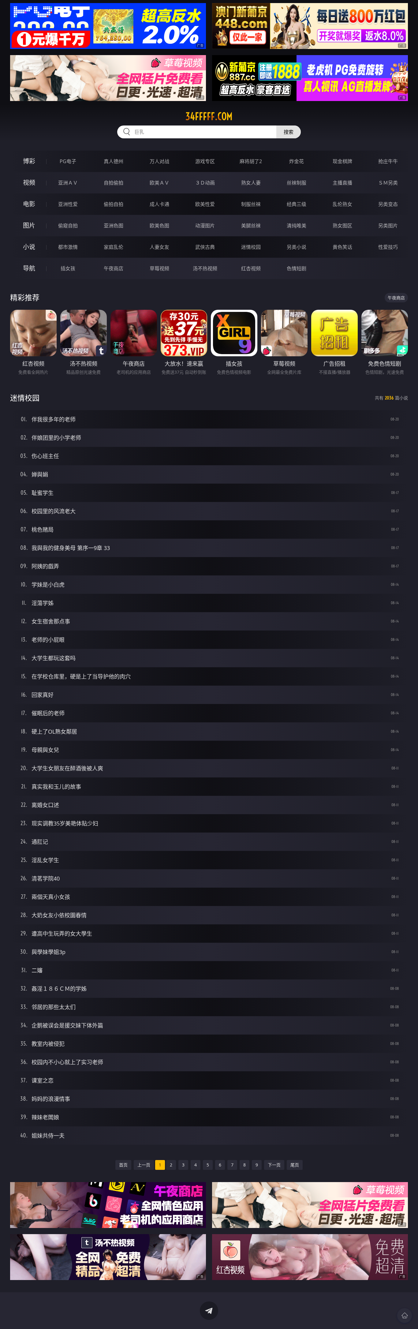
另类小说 (296, 247)
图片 (29, 225)
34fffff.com (209, 116)
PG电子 (68, 161)
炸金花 (296, 161)
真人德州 (113, 161)
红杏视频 (251, 268)
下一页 (274, 1165)
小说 (29, 247)
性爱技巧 (388, 247)
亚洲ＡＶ (68, 182)
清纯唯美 (296, 225)
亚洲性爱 (68, 204)
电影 (29, 204)
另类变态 (388, 204)
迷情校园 (251, 247)
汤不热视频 (205, 268)
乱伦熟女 (342, 204)
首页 (123, 1165)
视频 (29, 182)
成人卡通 (159, 204)
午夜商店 (113, 268)
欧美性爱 (205, 204)
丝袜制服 (296, 182)
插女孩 (68, 268)
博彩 (29, 161)
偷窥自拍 (68, 225)
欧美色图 (159, 225)
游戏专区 (205, 161)
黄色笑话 (342, 247)
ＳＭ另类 (388, 182)
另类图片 (388, 225)
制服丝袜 (251, 204)
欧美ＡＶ (159, 182)
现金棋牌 (342, 161)
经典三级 (296, 204)
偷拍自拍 (113, 204)
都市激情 (68, 247)
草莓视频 (159, 268)
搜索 (288, 132)
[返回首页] (404, 1315)
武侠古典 (205, 247)
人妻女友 (159, 247)
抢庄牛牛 (388, 161)
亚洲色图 (113, 225)
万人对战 (159, 161)
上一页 (143, 1165)
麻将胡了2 (251, 161)
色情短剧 (296, 268)
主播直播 (342, 182)
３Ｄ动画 (205, 182)
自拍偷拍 (113, 182)
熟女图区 (342, 225)
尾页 (294, 1165)
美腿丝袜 (251, 225)
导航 (29, 268)
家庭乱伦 (113, 247)
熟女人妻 (251, 182)
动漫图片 (205, 225)
